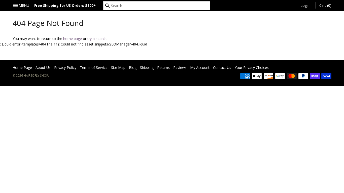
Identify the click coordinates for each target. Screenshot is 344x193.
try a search (97, 38)
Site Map (118, 67)
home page (72, 38)
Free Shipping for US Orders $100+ (65, 5)
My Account (200, 67)
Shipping (147, 67)
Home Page (22, 67)
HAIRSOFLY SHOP (36, 75)
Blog (132, 67)
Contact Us (222, 67)
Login (304, 5)
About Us (43, 67)
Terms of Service (94, 67)
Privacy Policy (65, 67)
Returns (163, 67)
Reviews (180, 67)
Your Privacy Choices (252, 67)
